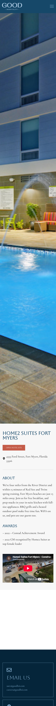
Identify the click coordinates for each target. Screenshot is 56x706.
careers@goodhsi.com (17, 689)
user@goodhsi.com (16, 685)
